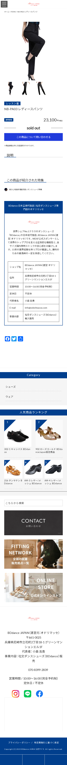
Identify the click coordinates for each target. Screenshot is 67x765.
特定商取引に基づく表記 (46, 742)
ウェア (9, 396)
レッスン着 (12, 103)
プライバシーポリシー (19, 742)
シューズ (11, 387)
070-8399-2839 (37, 670)
